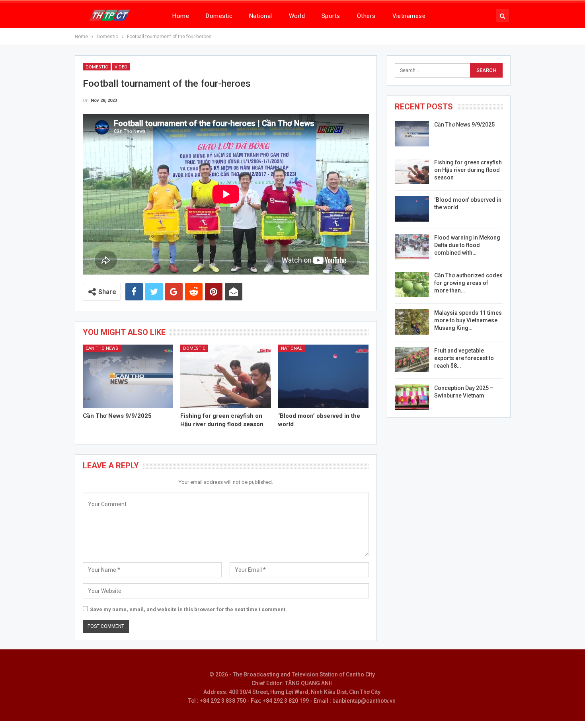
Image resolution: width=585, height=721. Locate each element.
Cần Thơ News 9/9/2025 (464, 124)
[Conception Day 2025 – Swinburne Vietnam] (412, 397)
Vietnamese (409, 15)
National (260, 15)
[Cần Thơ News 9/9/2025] (128, 376)
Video (121, 67)
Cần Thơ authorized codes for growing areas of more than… (468, 283)
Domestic (219, 15)
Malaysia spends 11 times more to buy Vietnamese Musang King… (468, 320)
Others (366, 15)
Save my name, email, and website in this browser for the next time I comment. (188, 609)
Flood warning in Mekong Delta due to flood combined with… (467, 245)
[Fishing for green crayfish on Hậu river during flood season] (225, 376)
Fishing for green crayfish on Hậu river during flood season (468, 170)
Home (180, 15)
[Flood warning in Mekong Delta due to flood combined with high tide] (412, 246)
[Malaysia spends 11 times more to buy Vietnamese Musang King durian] (412, 322)
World (297, 15)
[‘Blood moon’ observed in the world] (323, 376)
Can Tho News (102, 348)
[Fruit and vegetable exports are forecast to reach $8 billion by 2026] (412, 359)
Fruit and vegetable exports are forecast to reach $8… (464, 358)
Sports (331, 15)
